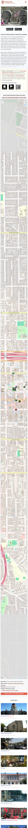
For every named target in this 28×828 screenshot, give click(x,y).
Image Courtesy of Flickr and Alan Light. (7, 822)
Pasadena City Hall (5, 716)
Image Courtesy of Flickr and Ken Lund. (7, 752)
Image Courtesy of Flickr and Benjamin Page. (8, 805)
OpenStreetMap (20, 678)
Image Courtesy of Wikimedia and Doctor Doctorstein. (10, 787)
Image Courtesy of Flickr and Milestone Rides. (8, 770)
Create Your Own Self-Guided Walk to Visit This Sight (14, 98)
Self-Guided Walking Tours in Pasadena (14, 71)
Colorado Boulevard (5, 751)
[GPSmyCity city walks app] (8, 2)
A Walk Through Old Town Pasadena (10, 690)
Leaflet (14, 678)
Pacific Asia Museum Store (6, 803)
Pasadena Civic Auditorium (6, 820)
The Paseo (3, 768)
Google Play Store (20, 76)
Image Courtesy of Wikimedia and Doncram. (8, 735)
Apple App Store (11, 76)
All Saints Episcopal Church (6, 733)
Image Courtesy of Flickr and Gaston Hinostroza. (9, 66)
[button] (14, 389)
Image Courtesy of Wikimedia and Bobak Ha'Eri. (9, 718)
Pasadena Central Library (6, 785)
